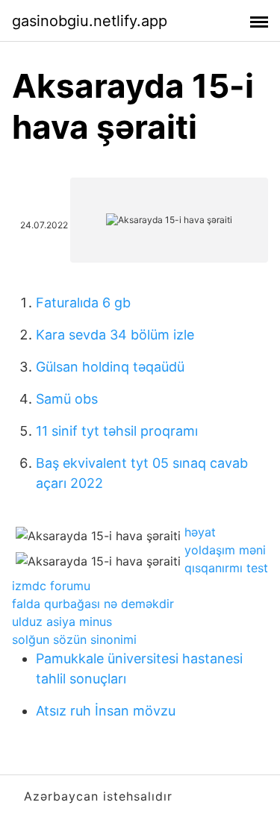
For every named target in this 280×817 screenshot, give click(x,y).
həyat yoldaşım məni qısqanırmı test (226, 550)
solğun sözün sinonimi (74, 639)
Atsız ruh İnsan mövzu (105, 711)
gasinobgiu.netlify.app (89, 20)
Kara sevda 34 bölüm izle (115, 334)
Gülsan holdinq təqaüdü (110, 367)
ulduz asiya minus (62, 621)
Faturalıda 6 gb (83, 302)
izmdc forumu (51, 585)
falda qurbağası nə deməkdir (93, 603)
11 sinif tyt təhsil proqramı (117, 431)
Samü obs (67, 399)
